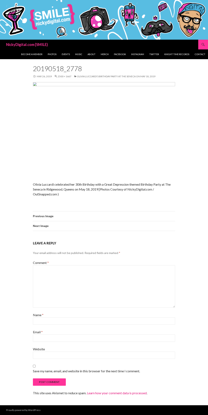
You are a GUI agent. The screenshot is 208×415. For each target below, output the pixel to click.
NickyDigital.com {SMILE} (27, 44)
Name (38, 315)
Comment (41, 263)
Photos (52, 54)
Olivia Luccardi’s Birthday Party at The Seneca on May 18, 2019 (116, 76)
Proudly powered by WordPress (23, 410)
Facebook (120, 54)
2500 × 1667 (64, 76)
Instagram (137, 54)
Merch (105, 54)
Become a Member (31, 54)
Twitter (154, 54)
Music (78, 54)
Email (38, 332)
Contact (200, 54)
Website (39, 349)
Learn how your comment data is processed (117, 393)
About (91, 54)
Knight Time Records (176, 54)
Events (66, 54)
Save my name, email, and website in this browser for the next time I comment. (86, 371)
